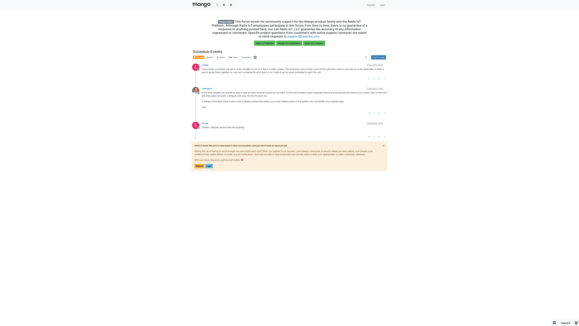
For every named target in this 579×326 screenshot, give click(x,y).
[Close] (383, 146)
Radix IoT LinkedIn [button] (314, 43)
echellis (205, 65)
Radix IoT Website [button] (265, 43)
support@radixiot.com (303, 36)
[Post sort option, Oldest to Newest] (366, 57)
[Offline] (197, 90)
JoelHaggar (207, 88)
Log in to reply (379, 57)
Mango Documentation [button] (289, 43)
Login (209, 166)
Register (199, 166)
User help (199, 57)
